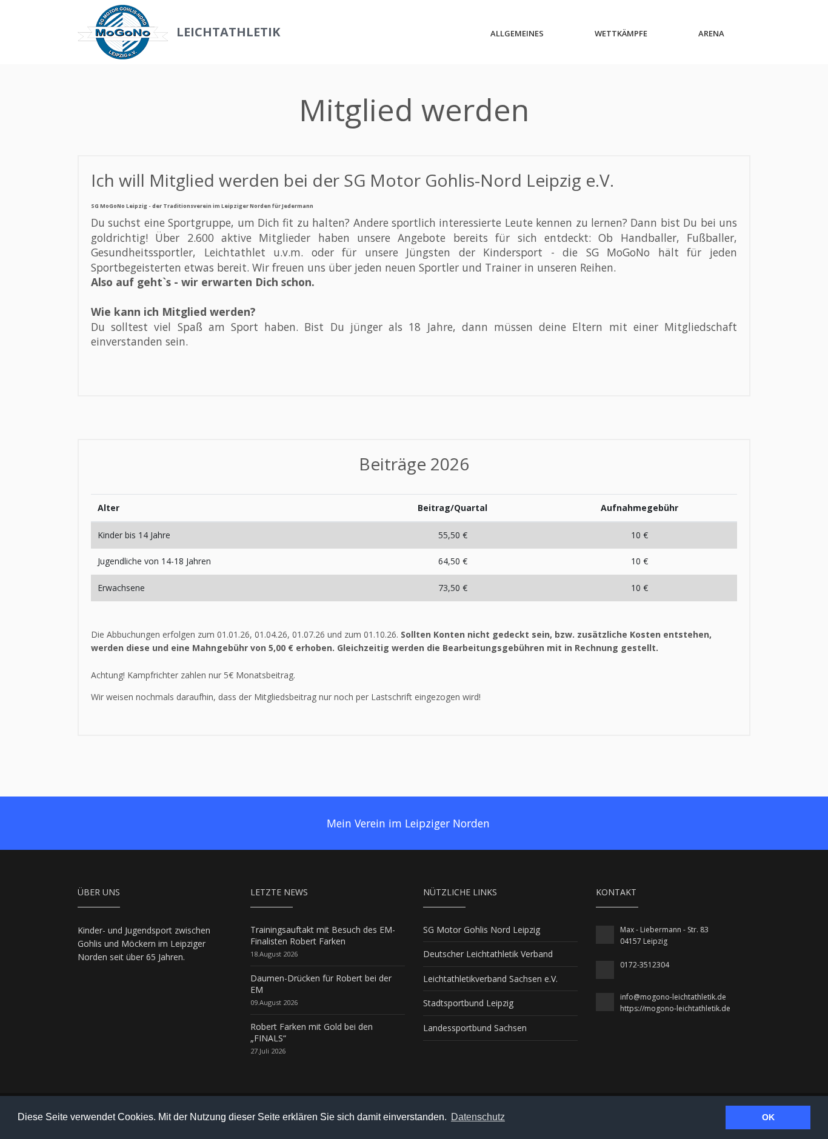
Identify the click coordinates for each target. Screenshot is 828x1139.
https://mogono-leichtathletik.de (675, 1008)
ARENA (711, 33)
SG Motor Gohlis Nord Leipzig (481, 929)
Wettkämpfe (621, 33)
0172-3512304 (644, 965)
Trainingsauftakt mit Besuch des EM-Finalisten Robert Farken (322, 935)
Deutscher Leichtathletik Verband (488, 954)
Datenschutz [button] (478, 1117)
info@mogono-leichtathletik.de (673, 997)
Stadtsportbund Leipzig (468, 1003)
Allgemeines (517, 33)
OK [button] (768, 1117)
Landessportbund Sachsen (475, 1028)
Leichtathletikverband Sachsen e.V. (490, 978)
